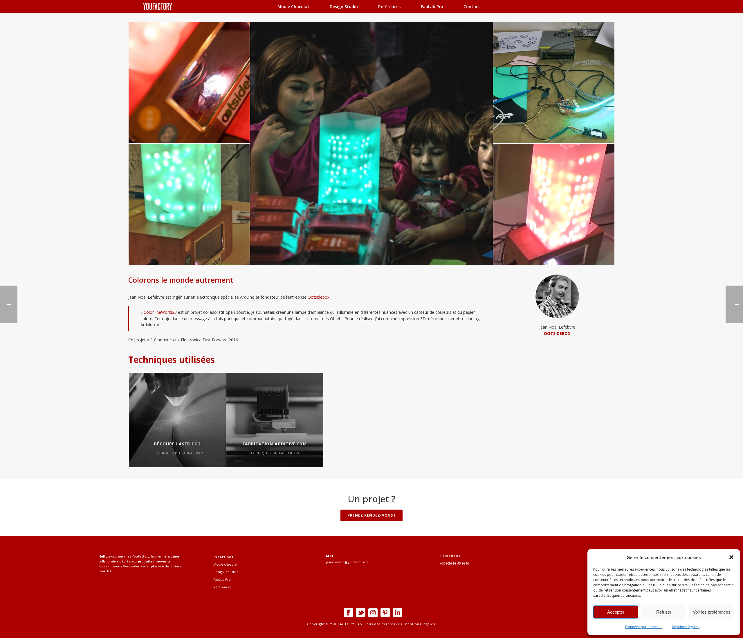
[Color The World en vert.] (189, 204)
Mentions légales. (419, 624)
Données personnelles (643, 626)
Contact (472, 6)
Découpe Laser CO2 (177, 444)
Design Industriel (226, 572)
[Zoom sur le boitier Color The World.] (189, 82)
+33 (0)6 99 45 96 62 (454, 563)
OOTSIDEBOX (557, 333)
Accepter (615, 612)
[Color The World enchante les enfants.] (371, 143)
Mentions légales (685, 626)
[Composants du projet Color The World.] (553, 82)
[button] (731, 557)
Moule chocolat (293, 6)
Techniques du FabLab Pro (177, 453)
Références (389, 6)
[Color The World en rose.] (553, 204)
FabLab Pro (432, 6)
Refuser (663, 612)
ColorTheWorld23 (160, 312)
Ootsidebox (318, 297)
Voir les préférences (712, 612)
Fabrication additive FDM (275, 444)
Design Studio (344, 6)
